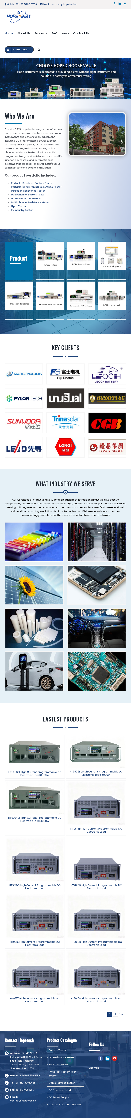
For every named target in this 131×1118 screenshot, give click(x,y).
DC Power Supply (59, 1097)
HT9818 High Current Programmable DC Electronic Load (35, 943)
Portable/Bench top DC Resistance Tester (36, 187)
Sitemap (94, 1067)
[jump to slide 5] (72, 95)
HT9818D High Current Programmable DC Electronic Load (96, 830)
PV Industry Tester (22, 210)
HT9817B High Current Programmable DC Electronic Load (96, 943)
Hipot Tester (18, 206)
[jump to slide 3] (65, 95)
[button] (39, 50)
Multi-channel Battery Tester (28, 194)
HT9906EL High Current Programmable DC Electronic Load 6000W (34, 773)
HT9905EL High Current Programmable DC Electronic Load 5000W (96, 773)
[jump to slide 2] (61, 95)
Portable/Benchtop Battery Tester (31, 183)
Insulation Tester (59, 1064)
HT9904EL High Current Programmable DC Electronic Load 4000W (34, 819)
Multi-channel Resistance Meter (30, 202)
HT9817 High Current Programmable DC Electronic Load (35, 1000)
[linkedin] (107, 1058)
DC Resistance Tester (62, 1057)
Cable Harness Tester (62, 1082)
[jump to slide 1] (57, 95)
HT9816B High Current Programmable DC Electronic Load (96, 1000)
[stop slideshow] (74, 95)
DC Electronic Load (60, 1090)
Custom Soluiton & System (65, 1104)
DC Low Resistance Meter (26, 198)
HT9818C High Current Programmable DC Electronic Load (35, 886)
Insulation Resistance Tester (28, 190)
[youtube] (114, 1058)
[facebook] (100, 1058)
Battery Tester (57, 1050)
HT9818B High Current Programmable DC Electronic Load (96, 886)
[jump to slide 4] (68, 95)
